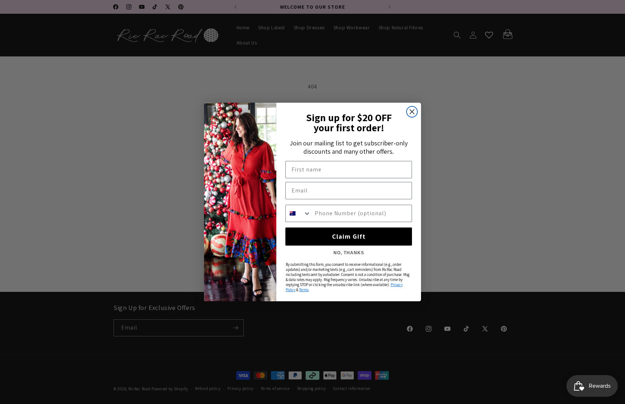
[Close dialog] (412, 111)
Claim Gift (349, 236)
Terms (304, 289)
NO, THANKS (348, 252)
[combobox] (298, 213)
